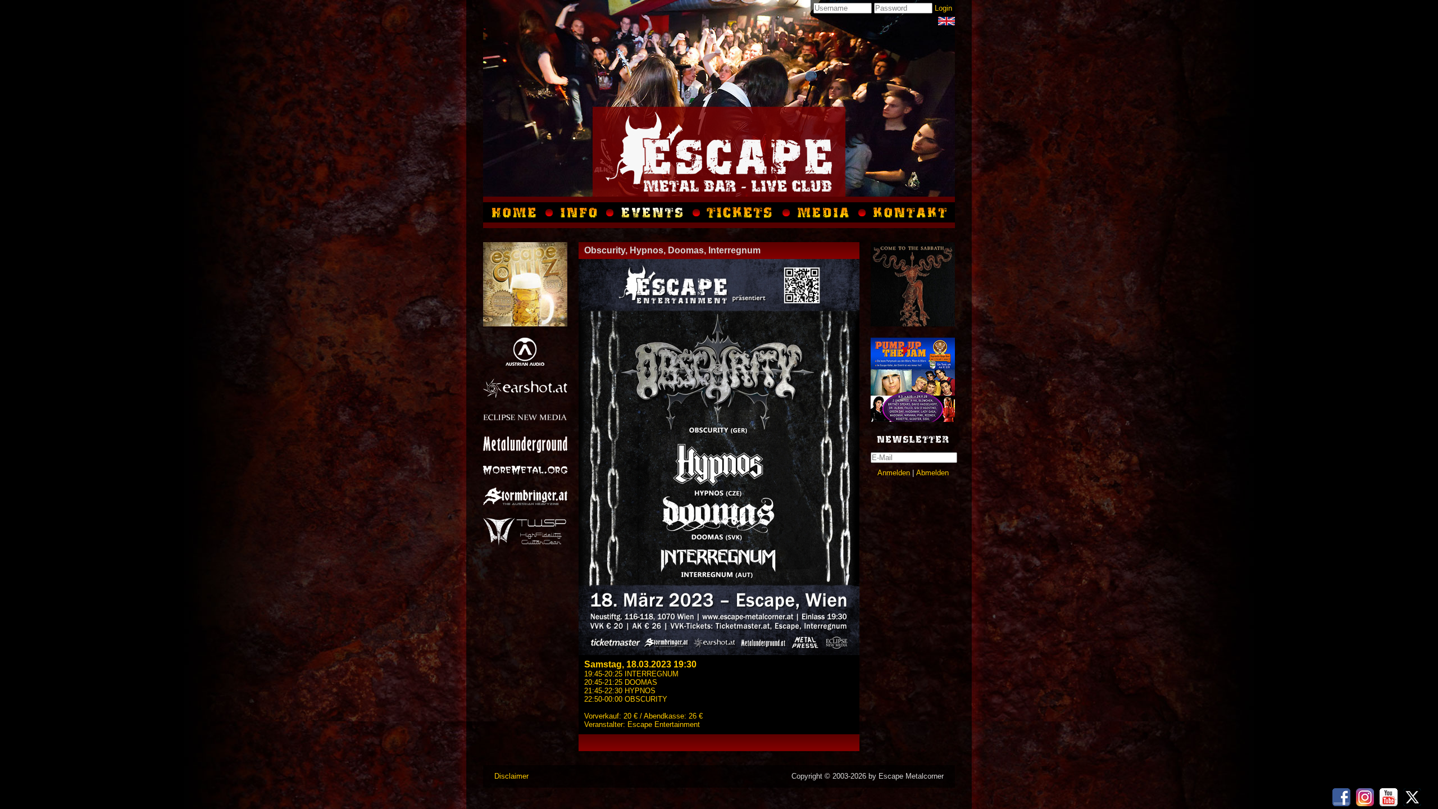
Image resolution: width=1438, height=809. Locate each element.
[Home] (516, 212)
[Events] (653, 212)
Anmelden (893, 473)
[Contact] (908, 212)
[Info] (579, 212)
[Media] (946, 21)
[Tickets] (741, 212)
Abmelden (932, 473)
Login (943, 8)
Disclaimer (511, 776)
